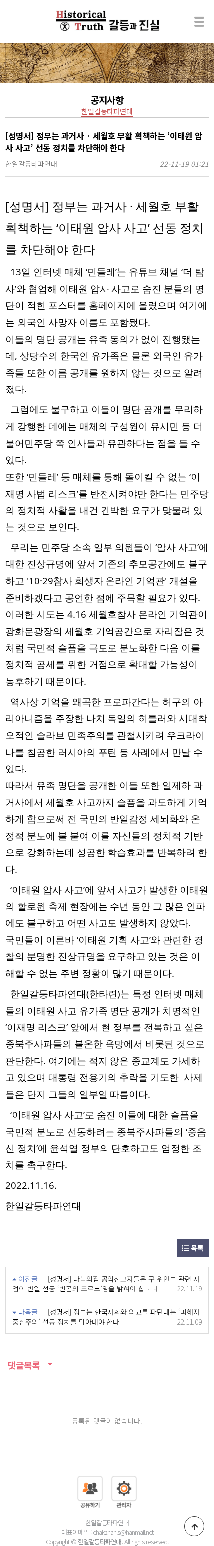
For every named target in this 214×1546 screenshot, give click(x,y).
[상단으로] (194, 1526)
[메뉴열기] (199, 21)
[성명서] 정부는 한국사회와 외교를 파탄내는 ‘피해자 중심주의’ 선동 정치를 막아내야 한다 (106, 1317)
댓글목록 (22, 1365)
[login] (124, 1490)
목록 (196, 1248)
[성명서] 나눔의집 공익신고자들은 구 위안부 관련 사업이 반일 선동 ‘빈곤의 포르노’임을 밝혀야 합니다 (106, 1283)
